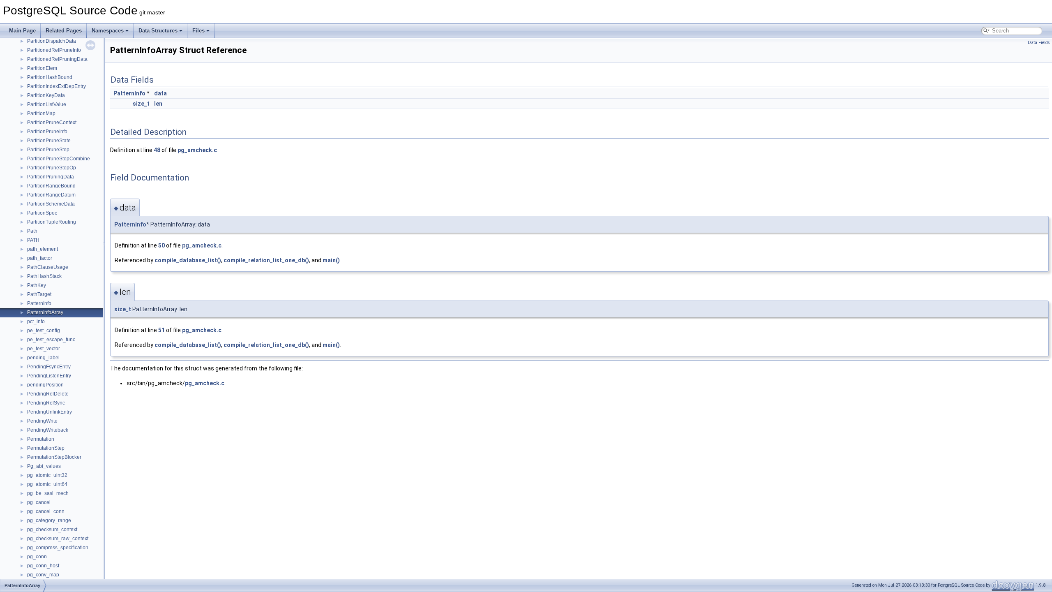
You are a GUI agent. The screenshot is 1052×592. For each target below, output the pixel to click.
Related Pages (64, 31)
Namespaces (108, 31)
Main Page (22, 31)
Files (198, 31)
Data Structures (158, 31)
